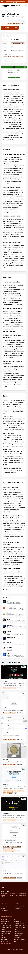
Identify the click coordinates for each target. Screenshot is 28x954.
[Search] (21, 5)
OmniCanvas (6, 871)
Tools (6, 11)
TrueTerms (6, 708)
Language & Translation (8, 848)
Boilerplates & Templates (20, 925)
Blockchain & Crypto (19, 923)
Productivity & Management (14, 23)
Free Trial (19, 739)
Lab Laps (5, 759)
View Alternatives (8, 61)
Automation (9, 793)
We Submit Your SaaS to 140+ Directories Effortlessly (15, 2)
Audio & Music (17, 921)
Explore (3, 908)
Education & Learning (16, 846)
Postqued (5, 784)
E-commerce (4, 939)
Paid (23, 23)
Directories (17, 937)
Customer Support (18, 933)
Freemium (19, 687)
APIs (4, 793)
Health (15, 941)
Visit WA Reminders (9, 27)
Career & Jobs (4, 929)
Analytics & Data (5, 921)
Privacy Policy (18, 908)
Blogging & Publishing (6, 925)
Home (2, 11)
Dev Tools (3, 937)
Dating (2, 935)
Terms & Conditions (20, 906)
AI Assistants (6, 846)
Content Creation (5, 933)
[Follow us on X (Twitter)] (2, 899)
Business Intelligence (19, 927)
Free (18, 851)
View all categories (6, 943)
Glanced (5, 681)
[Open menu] (25, 5)
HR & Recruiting (5, 941)
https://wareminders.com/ (17, 50)
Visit (23, 666)
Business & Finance (6, 927)
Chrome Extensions (6, 931)
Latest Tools (4, 906)
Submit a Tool (4, 910)
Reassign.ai (6, 813)
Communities (17, 931)
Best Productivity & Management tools (13, 56)
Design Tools (17, 935)
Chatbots (16, 929)
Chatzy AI (5, 733)
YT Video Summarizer (9, 840)
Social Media (20, 791)
